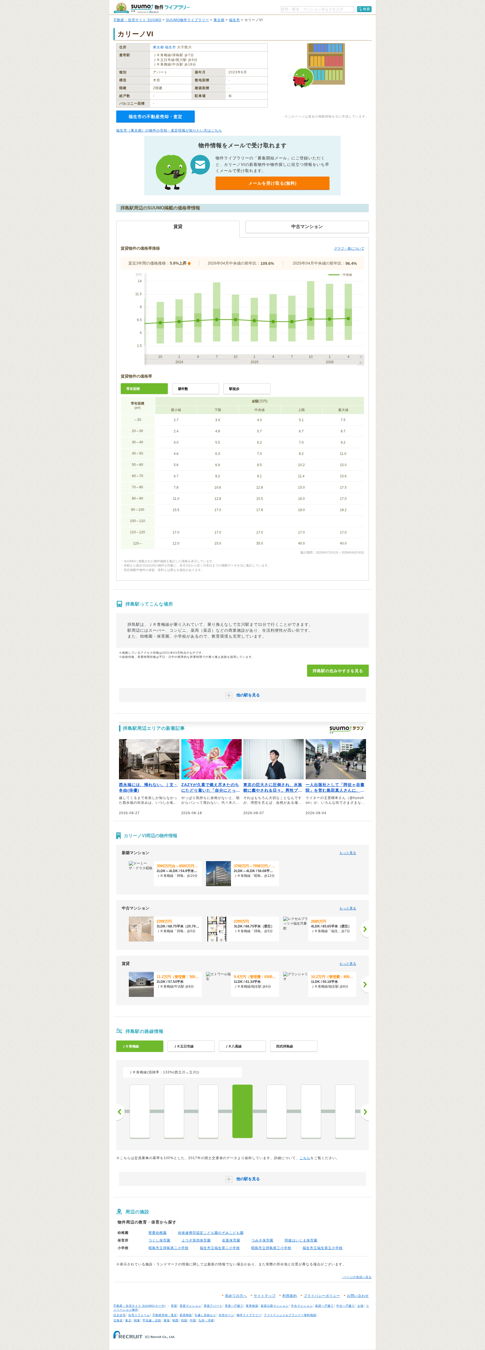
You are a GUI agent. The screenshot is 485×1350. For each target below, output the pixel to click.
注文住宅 (119, 1315)
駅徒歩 (234, 389)
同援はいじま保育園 (301, 1240)
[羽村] (345, 1111)
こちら (304, 1158)
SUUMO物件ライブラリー (187, 20)
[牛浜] (277, 1111)
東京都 (219, 20)
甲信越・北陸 (152, 1320)
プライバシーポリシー (322, 1296)
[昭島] (208, 1111)
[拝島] (242, 1111)
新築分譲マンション (275, 1305)
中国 (193, 1320)
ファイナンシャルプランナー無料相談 (290, 1315)
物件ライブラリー (249, 1315)
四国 (184, 1320)
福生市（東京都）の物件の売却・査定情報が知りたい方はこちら (169, 130)
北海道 (118, 1320)
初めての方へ (236, 1296)
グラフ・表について (349, 248)
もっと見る (347, 853)
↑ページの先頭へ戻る (357, 1277)
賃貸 (174, 1305)
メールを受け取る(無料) (272, 183)
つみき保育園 (262, 1240)
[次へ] (364, 929)
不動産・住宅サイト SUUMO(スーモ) (139, 1305)
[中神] (174, 1111)
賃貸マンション (190, 1305)
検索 (366, 9)
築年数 (183, 389)
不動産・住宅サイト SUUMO (137, 20)
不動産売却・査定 (164, 1315)
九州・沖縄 (206, 1320)
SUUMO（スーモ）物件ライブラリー (151, 8)
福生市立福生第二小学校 (220, 1248)
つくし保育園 (159, 1240)
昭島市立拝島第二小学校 (168, 1248)
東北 (128, 1320)
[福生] (311, 1111)
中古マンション (302, 1305)
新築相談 (186, 1315)
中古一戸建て (345, 1305)
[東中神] (140, 1111)
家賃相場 (252, 1305)
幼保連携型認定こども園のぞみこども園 (211, 1233)
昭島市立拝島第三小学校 (271, 1248)
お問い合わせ (358, 1296)
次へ (364, 1112)
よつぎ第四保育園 (196, 1240)
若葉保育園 (231, 1240)
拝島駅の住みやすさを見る (338, 671)
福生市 (234, 20)
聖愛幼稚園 (157, 1233)
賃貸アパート (213, 1305)
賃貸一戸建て (234, 1305)
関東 (137, 1320)
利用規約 (289, 1296)
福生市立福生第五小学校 (323, 1248)
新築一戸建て (324, 1305)
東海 (167, 1320)
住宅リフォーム (139, 1315)
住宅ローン (226, 1315)
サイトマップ (265, 1296)
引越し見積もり (205, 1315)
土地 (360, 1305)
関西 (175, 1320)
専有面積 (133, 389)
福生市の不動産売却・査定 (155, 116)
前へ (120, 1112)
